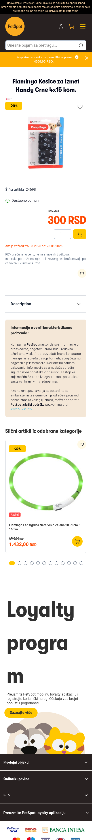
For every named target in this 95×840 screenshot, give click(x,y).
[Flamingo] (8, 99)
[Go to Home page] (15, 26)
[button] (81, 45)
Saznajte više (21, 712)
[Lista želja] (80, 106)
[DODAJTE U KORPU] (79, 234)
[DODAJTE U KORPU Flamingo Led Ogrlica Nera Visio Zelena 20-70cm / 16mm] (77, 541)
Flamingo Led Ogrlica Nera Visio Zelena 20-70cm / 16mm (44, 527)
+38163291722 (22, 409)
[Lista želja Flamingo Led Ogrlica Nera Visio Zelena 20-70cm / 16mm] (81, 444)
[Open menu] (82, 26)
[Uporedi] (82, 273)
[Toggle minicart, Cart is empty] (71, 26)
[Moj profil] (61, 26)
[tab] (12, 563)
